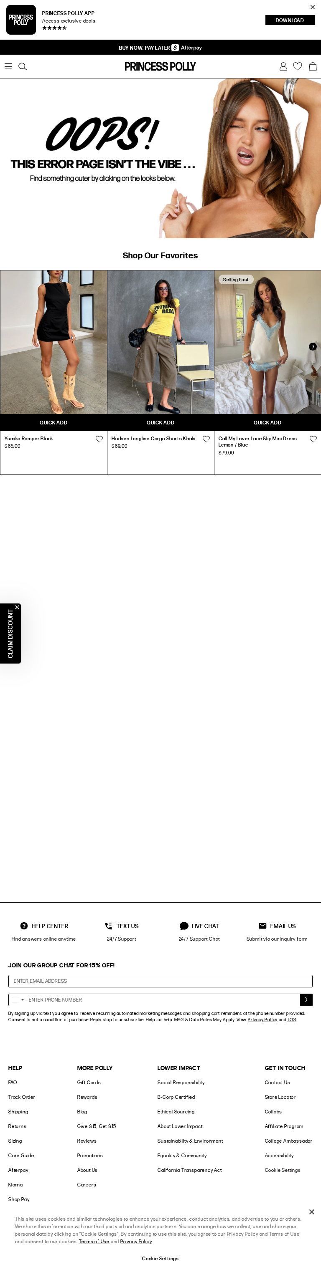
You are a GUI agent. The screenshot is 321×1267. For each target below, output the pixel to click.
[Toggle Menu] (8, 66)
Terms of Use (94, 1241)
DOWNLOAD (295, 21)
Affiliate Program (284, 1126)
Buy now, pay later (145, 47)
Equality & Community (182, 1155)
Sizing (15, 1141)
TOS (291, 1019)
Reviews (87, 1141)
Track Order (22, 1097)
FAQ (12, 1082)
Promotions (90, 1155)
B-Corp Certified (176, 1097)
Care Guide (21, 1155)
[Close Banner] (313, 7)
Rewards (87, 1097)
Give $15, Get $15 (96, 1126)
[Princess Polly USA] (160, 66)
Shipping (18, 1111)
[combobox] (17, 1000)
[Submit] (306, 1000)
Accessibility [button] (279, 1155)
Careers (87, 1184)
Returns (17, 1126)
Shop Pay (18, 1199)
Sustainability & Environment (190, 1141)
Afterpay (18, 1170)
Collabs (274, 1111)
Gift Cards (89, 1082)
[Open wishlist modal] (99, 439)
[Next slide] (313, 346)
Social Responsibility (181, 1082)
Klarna (15, 1184)
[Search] (23, 66)
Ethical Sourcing (176, 1111)
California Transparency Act (190, 1170)
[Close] (312, 1212)
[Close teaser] (17, 607)
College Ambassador (289, 1141)
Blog (82, 1111)
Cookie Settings (283, 1170)
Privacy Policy (263, 1019)
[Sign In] (283, 66)
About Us (87, 1170)
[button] (313, 66)
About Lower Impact (180, 1126)
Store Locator (280, 1097)
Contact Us (277, 1082)
